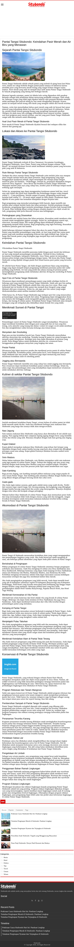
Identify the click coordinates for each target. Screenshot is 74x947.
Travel (6, 869)
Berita (6, 857)
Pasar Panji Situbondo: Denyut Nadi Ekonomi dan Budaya (30, 843)
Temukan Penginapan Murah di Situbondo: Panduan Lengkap (31, 821)
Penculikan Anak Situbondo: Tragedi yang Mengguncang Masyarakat (34, 836)
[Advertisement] (37, 21)
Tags (26, 810)
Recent (4, 810)
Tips (5, 866)
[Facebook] (35, 900)
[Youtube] (38, 900)
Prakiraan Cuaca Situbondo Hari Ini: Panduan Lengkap (29, 814)
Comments (19, 810)
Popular (11, 810)
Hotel (5, 860)
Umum (6, 871)
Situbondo (37, 943)
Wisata (6, 874)
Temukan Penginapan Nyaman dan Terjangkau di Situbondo (31, 828)
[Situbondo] (37, 4)
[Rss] (32, 900)
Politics (6, 863)
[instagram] (41, 900)
